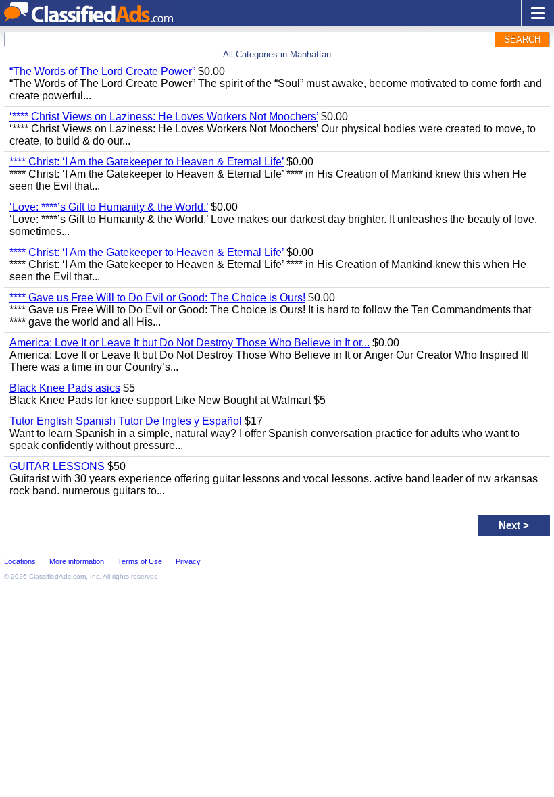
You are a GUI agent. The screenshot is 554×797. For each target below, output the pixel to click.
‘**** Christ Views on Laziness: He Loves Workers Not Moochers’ (163, 116)
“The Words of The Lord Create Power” (102, 71)
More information (76, 561)
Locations (20, 561)
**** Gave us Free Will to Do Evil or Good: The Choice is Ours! (157, 297)
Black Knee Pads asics (64, 388)
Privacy (188, 561)
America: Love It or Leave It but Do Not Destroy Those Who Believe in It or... (189, 343)
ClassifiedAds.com (57, 576)
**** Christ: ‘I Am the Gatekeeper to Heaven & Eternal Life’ (146, 162)
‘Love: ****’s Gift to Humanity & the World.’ (108, 207)
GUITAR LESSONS (57, 466)
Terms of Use (140, 561)
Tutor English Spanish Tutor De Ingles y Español (125, 421)
